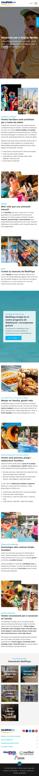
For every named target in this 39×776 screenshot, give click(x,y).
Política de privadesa (10, 771)
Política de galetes (19, 773)
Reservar (37, 22)
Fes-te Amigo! (12, 338)
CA (31, 3)
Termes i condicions (27, 771)
